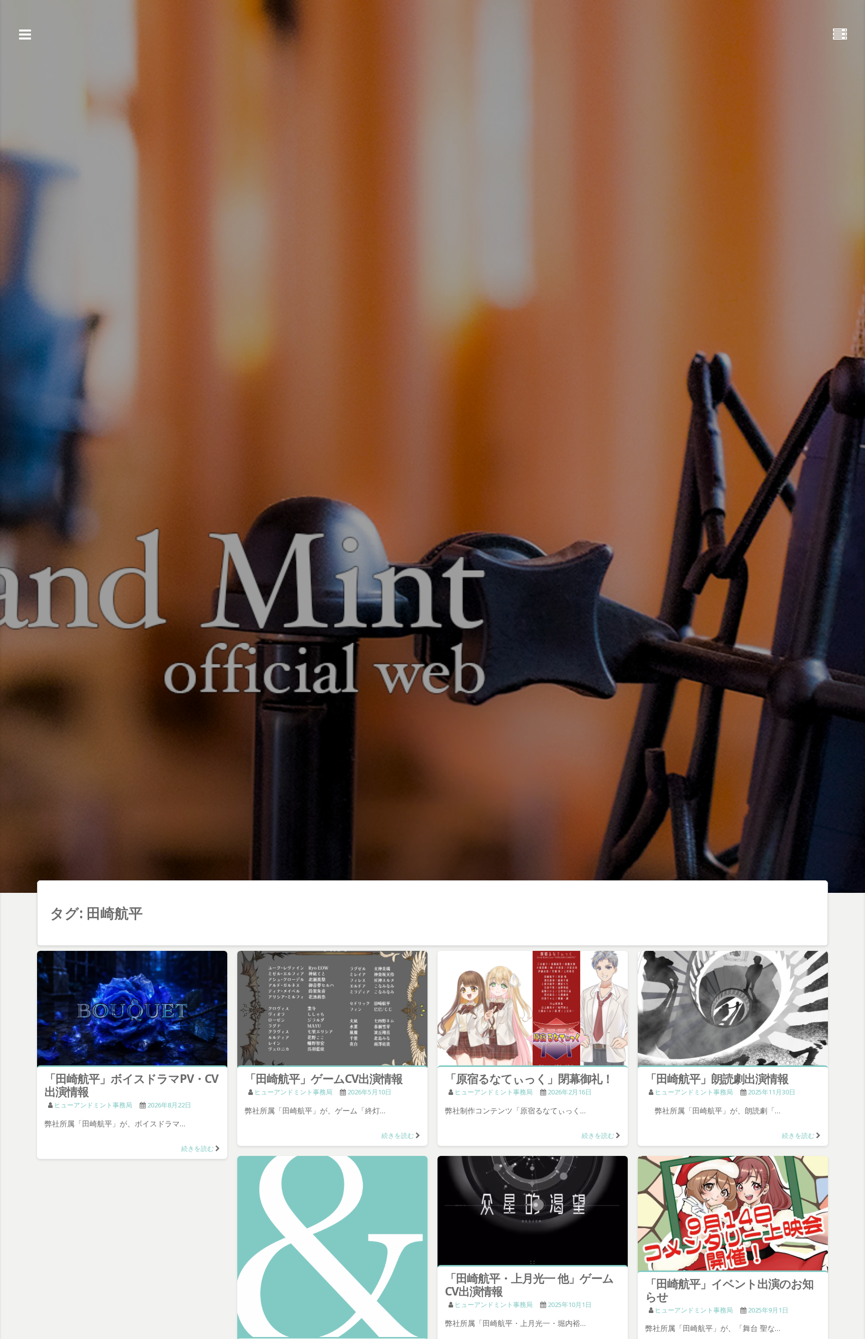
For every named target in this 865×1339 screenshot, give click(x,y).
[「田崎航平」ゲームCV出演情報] (332, 1010)
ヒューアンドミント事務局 (93, 1104)
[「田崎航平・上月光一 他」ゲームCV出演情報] (533, 1212)
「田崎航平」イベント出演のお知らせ (729, 1289)
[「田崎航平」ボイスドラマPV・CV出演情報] (132, 1010)
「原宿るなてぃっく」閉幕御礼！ (529, 1078)
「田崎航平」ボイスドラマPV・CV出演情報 (131, 1084)
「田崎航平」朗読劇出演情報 (716, 1078)
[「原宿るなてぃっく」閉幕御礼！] (533, 1010)
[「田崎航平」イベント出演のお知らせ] (733, 1215)
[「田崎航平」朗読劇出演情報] (733, 1010)
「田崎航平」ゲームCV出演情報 (323, 1078)
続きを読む (197, 1148)
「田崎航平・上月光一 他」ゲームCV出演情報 (529, 1284)
